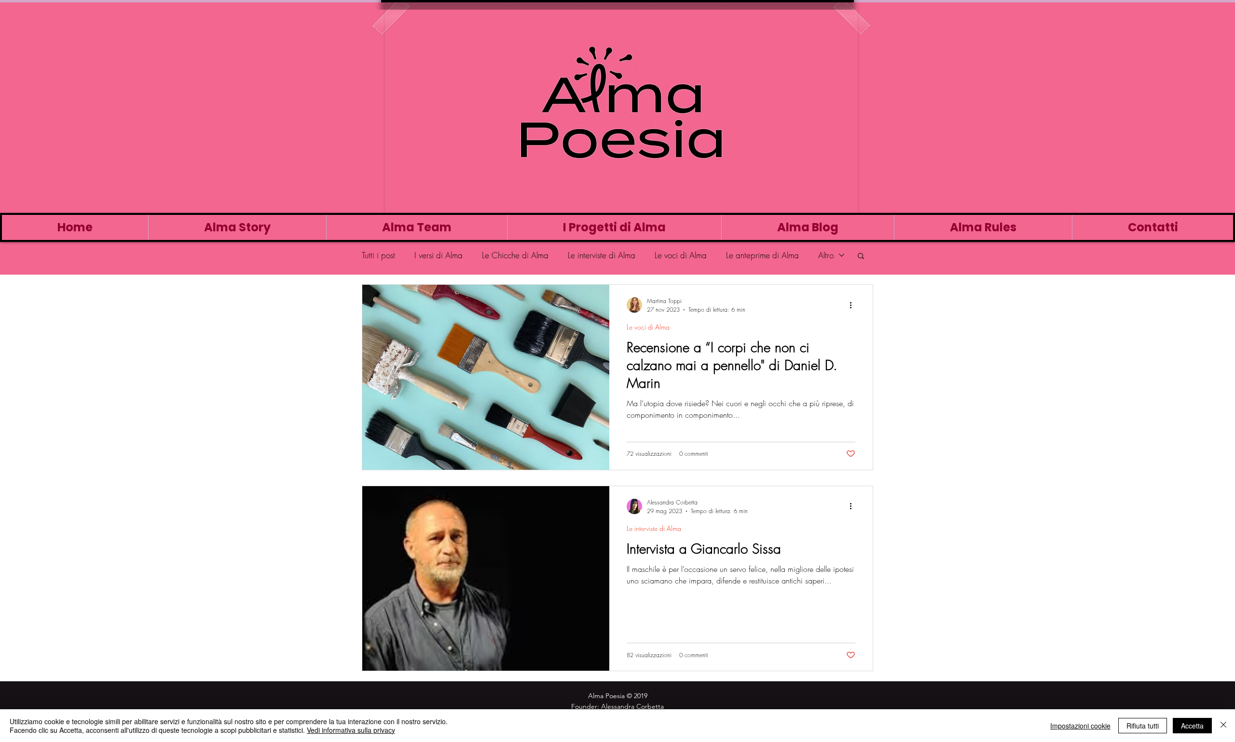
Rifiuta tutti (1142, 725)
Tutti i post (378, 255)
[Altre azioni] (854, 305)
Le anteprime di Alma (762, 255)
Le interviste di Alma (601, 255)
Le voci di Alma (681, 255)
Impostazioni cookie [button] (1080, 725)
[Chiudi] (1223, 725)
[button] (860, 257)
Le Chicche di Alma (515, 255)
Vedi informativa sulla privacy (351, 730)
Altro (826, 255)
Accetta (1192, 725)
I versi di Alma (438, 255)
